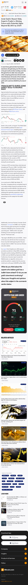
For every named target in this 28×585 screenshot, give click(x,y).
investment (10, 481)
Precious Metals (6, 483)
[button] (18, 55)
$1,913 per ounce (17, 109)
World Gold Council (7, 489)
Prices (14, 483)
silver (12, 486)
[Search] (22, 2)
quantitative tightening (16, 194)
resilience (5, 486)
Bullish (19, 329)
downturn (13, 475)
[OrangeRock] (9, 10)
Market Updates (6, 13)
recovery (21, 483)
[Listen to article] (2, 55)
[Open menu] (25, 2)
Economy (20, 475)
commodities (5, 475)
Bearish (8, 329)
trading (18, 486)
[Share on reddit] (20, 60)
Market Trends (19, 481)
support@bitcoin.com (6, 581)
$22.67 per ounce (14, 111)
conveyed (10, 224)
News (2, 13)
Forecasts (11, 478)
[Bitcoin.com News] (5, 2)
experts (4, 478)
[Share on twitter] (17, 60)
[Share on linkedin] (23, 60)
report (5, 249)
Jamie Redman (7, 60)
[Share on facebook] (15, 60)
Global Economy (20, 478)
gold (4, 481)
